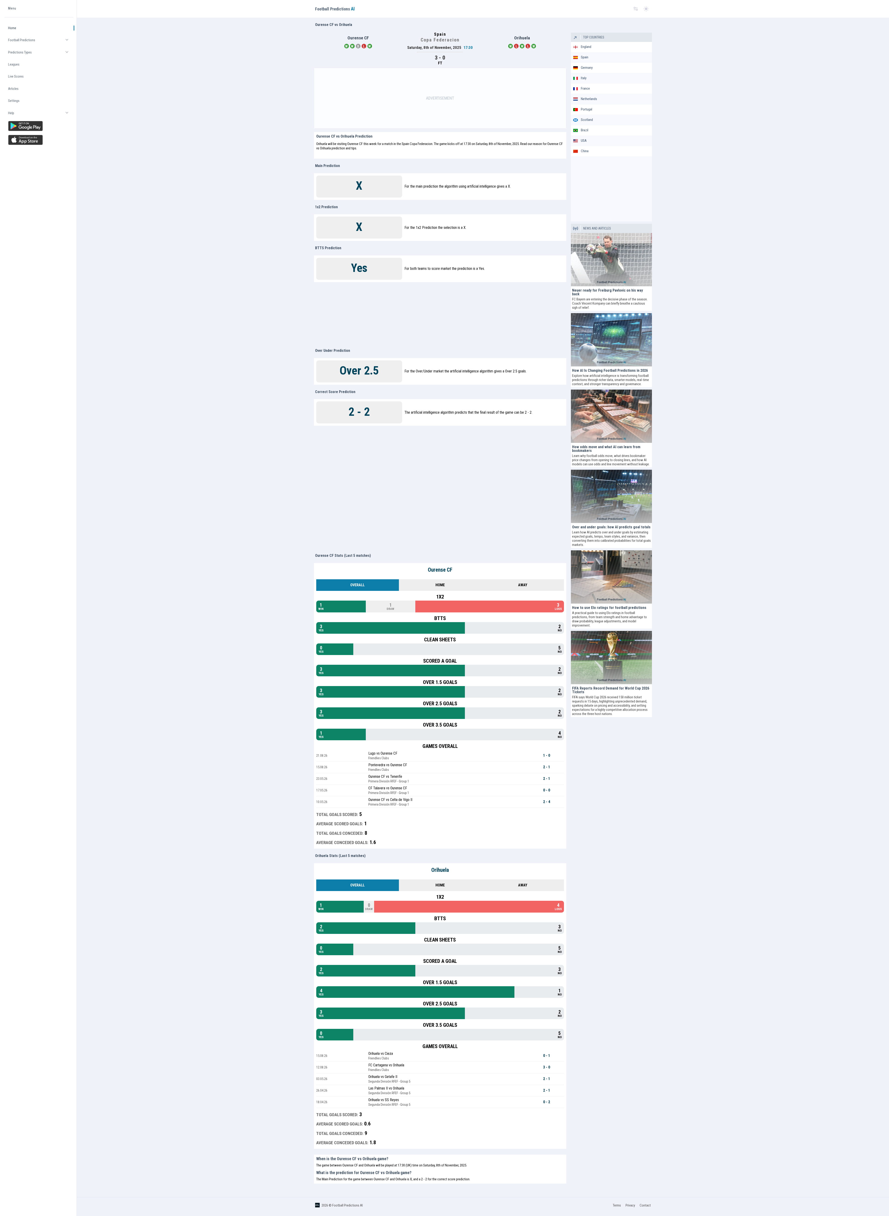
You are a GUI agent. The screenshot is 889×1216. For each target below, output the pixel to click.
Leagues (13, 64)
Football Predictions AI (347, 1205)
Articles (13, 89)
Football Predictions (40, 42)
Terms (617, 1205)
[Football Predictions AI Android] (39, 126)
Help (40, 115)
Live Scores (16, 77)
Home (12, 28)
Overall (357, 585)
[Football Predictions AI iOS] (39, 140)
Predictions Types (40, 54)
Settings (13, 101)
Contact (645, 1205)
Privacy (630, 1205)
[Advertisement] (440, 98)
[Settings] (635, 9)
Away (522, 585)
